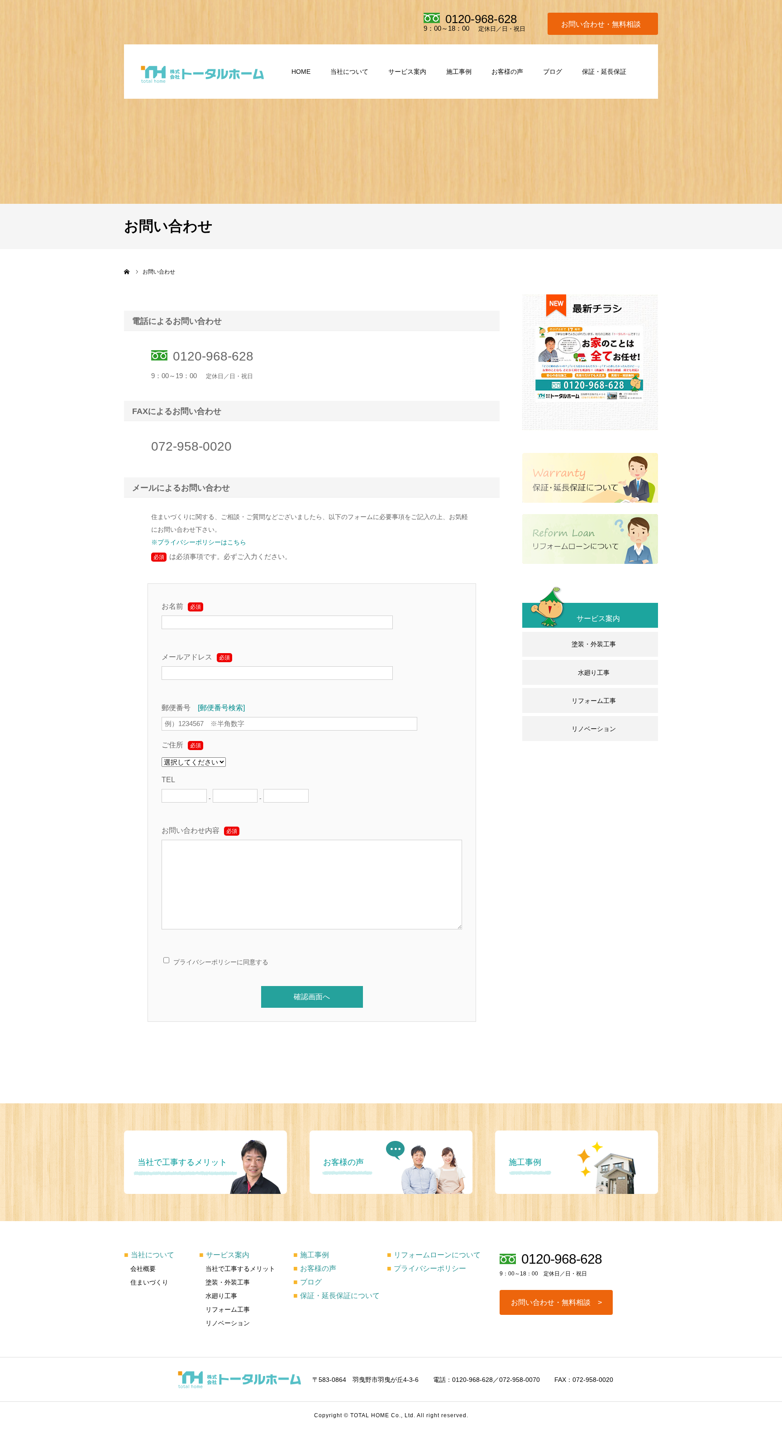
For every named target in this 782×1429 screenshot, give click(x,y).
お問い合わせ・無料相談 (601, 24)
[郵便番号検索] (221, 708)
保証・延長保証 (604, 71)
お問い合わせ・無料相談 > (556, 1302)
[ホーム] (127, 272)
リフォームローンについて (434, 1255)
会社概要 (143, 1268)
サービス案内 (407, 71)
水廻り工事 (594, 672)
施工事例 (459, 71)
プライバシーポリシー (426, 1268)
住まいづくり (149, 1282)
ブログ (552, 71)
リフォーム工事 (594, 700)
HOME (300, 71)
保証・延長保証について (336, 1295)
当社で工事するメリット (240, 1268)
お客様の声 (507, 71)
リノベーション (594, 728)
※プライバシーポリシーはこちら (198, 542)
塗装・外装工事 (594, 644)
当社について (349, 71)
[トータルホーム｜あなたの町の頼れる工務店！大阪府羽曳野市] (202, 73)
